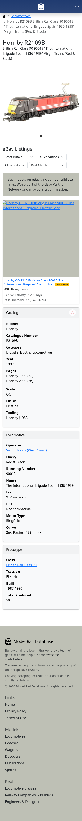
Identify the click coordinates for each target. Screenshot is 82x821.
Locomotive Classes (20, 788)
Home (10, 704)
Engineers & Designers (23, 801)
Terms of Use (15, 718)
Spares (10, 770)
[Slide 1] (41, 136)
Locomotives (21, 16)
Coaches (12, 743)
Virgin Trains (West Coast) (26, 450)
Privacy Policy (15, 711)
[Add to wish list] (72, 312)
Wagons (11, 749)
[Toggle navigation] (77, 7)
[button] (41, 102)
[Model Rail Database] (41, 7)
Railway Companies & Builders (29, 795)
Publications (15, 763)
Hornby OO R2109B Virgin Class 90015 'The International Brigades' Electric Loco (34, 282)
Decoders (12, 756)
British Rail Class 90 (21, 565)
